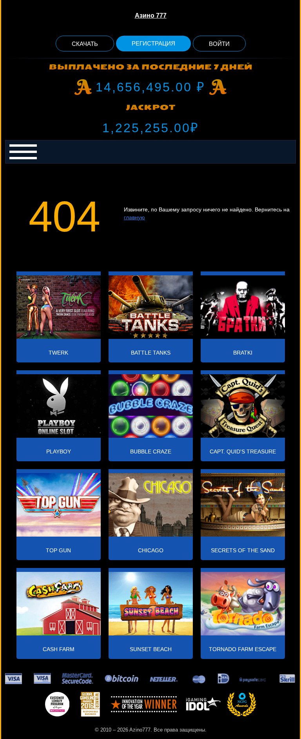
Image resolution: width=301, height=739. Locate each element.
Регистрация (153, 43)
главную (134, 217)
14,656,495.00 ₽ (150, 87)
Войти (219, 43)
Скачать (85, 43)
